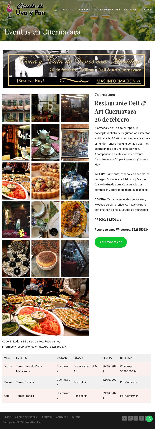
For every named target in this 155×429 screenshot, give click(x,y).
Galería (76, 417)
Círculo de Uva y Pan (26, 417)
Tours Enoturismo (107, 9)
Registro (130, 9)
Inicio (8, 417)
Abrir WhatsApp (110, 242)
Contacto (146, 9)
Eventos (85, 9)
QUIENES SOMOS (65, 9)
